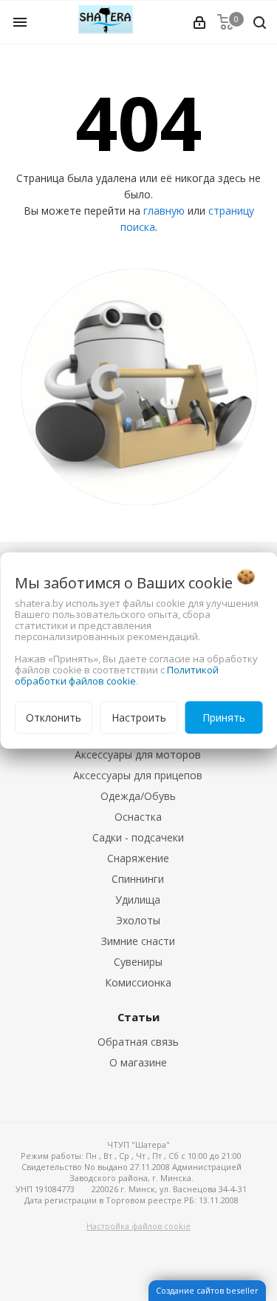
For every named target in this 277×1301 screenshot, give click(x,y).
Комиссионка (138, 982)
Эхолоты (138, 920)
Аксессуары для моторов (138, 754)
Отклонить (53, 717)
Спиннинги (138, 879)
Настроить (139, 717)
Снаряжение (138, 858)
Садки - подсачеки (138, 837)
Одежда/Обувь (138, 796)
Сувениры (138, 962)
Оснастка (138, 817)
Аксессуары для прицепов (137, 775)
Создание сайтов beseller (207, 1290)
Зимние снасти (138, 941)
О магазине (138, 1062)
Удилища (137, 899)
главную (164, 211)
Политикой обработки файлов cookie (117, 675)
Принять (223, 717)
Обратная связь (138, 1042)
